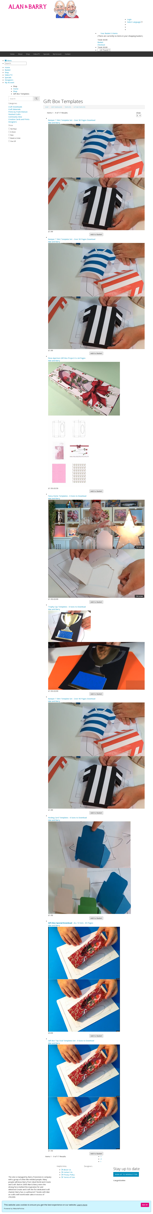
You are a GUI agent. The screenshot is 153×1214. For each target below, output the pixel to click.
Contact (67, 54)
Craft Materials (14, 109)
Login (129, 19)
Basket (100, 42)
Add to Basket (96, 234)
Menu (9, 60)
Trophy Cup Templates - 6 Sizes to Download (67, 607)
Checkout (101, 45)
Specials (46, 54)
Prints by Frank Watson (17, 112)
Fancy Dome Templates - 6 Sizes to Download (67, 496)
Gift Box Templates (79, 107)
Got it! (145, 1205)
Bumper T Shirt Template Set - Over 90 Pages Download (71, 120)
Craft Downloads (15, 107)
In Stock (13, 132)
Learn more (82, 1205)
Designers (12, 122)
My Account (57, 54)
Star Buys (13, 129)
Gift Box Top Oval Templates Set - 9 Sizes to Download (71, 1040)
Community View (15, 117)
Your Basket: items (109, 33)
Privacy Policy (69, 1174)
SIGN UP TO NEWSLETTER (126, 1174)
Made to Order (15, 138)
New (11, 135)
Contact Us (67, 1172)
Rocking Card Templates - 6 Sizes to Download (67, 817)
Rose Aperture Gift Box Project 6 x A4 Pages (66, 358)
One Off (13, 141)
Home (12, 54)
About (20, 54)
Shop (28, 54)
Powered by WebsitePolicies (14, 1208)
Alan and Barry (54, 122)
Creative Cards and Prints (18, 119)
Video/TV (36, 54)
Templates (68, 107)
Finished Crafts (14, 114)
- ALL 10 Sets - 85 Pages (70, 923)
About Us (67, 1169)
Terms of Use (69, 1177)
